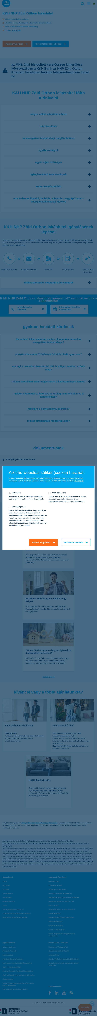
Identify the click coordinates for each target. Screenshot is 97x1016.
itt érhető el (79, 481)
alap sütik (16, 493)
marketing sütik (19, 507)
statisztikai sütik (59, 493)
